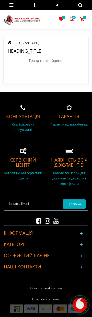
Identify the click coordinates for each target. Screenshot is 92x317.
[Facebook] (37, 220)
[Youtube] (55, 220)
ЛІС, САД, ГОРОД (28, 43)
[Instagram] (46, 220)
